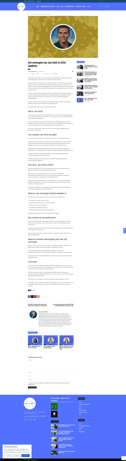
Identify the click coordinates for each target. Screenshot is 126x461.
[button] (101, 1)
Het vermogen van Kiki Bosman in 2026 (49, 347)
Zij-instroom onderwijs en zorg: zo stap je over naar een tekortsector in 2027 (90, 73)
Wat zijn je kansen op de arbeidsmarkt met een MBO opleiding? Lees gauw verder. (63, 305)
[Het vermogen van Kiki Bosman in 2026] (51, 340)
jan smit (33, 290)
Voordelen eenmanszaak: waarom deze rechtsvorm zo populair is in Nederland (37, 305)
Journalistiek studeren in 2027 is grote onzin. (90, 92)
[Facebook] (100, 6)
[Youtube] (108, 6)
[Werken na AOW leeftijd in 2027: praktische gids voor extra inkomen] (80, 80)
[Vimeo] (106, 6)
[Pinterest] (35, 296)
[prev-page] (29, 352)
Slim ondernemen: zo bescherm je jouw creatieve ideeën (91, 67)
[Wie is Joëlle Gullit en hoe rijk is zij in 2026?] (35, 340)
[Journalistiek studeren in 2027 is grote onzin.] (80, 94)
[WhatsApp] (38, 296)
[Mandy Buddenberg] (33, 319)
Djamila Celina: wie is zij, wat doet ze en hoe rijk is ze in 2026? (66, 348)
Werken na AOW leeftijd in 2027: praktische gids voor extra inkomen (90, 80)
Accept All (25, 455)
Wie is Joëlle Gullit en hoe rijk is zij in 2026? (34, 347)
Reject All (17, 455)
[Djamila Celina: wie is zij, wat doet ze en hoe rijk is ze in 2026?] (66, 340)
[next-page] (31, 352)
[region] (17, 451)
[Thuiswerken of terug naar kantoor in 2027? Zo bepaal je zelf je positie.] (80, 87)
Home (29, 14)
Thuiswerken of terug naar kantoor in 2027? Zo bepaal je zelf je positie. (91, 87)
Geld (32, 14)
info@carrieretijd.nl (33, 416)
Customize (8, 455)
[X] (104, 6)
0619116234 (43, 416)
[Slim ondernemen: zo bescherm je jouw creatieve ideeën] (80, 67)
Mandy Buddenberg (33, 71)
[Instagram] (102, 6)
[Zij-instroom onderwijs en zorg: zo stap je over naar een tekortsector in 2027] (80, 73)
